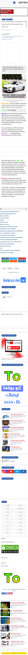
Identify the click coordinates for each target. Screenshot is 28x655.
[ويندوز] (12, 597)
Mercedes (9, 19)
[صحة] (21, 593)
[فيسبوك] (16, 593)
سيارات (17, 268)
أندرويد (20, 519)
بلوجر (8, 532)
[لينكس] (14, 597)
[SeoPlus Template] (3, 589)
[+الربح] (21, 595)
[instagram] (5, 471)
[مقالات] (16, 597)
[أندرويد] (21, 597)
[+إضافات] (5, 597)
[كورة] (18, 593)
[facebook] (23, 471)
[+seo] (7, 597)
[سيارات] (23, 593)
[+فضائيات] (2, 595)
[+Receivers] (14, 595)
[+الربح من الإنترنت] (23, 595)
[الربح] (19, 595)
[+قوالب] (2, 597)
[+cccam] (12, 595)
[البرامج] (25, 597)
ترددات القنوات (20, 508)
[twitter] (17, 471)
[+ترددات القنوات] (5, 595)
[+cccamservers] (7, 595)
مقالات (7, 508)
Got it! (14, 653)
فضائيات (7, 505)
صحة (8, 529)
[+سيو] (9, 597)
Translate (12, 461)
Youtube (7, 512)
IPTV (7, 519)
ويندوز (20, 522)
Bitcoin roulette (4, 566)
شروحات (20, 505)
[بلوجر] (25, 595)
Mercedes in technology (7, 39)
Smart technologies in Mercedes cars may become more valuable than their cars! (12, 37)
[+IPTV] (9, 595)
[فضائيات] (25, 593)
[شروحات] (19, 597)
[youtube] (11, 471)
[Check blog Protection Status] (10, 553)
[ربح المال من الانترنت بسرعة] (16, 595)
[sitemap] (3, 593)
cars (4, 19)
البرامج (20, 515)
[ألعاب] (23, 597)
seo (7, 522)
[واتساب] (14, 593)
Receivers (20, 512)
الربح (8, 515)
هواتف (20, 529)
